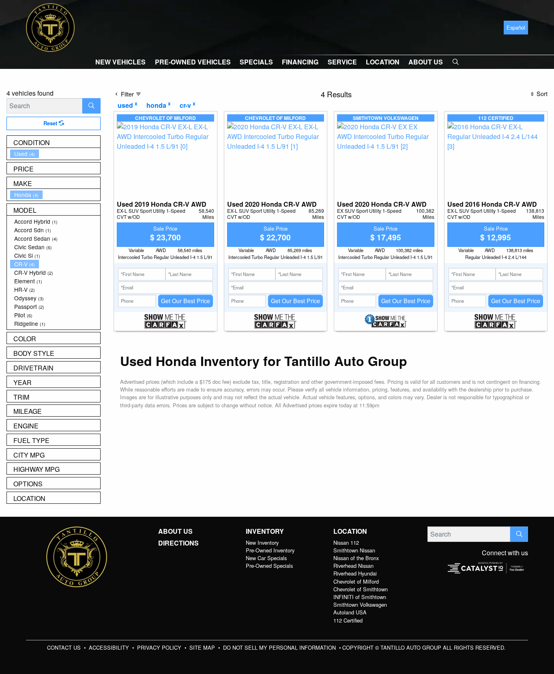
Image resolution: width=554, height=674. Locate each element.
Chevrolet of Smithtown (360, 589)
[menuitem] (55, 154)
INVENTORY (265, 531)
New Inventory (262, 542)
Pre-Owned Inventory (270, 550)
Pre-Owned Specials (269, 565)
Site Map (203, 647)
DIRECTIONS (178, 543)
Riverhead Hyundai (355, 573)
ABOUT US (175, 531)
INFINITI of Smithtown (359, 597)
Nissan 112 (346, 542)
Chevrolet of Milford (356, 581)
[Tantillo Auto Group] (50, 26)
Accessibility (110, 647)
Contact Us (64, 647)
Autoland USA (350, 612)
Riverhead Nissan (353, 565)
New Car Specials (266, 558)
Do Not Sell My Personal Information (280, 647)
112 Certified (348, 620)
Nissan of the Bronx (356, 558)
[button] (120, 62)
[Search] (91, 105)
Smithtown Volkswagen (360, 604)
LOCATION (350, 531)
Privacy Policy (160, 647)
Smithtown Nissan (354, 550)
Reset (51, 123)
